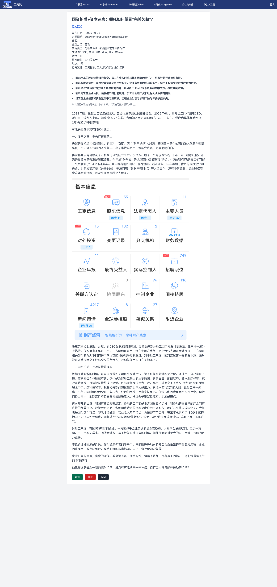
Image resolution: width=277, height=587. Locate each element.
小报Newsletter (110, 4)
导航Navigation (164, 4)
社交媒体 (188, 4)
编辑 (77, 477)
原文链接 (77, 26)
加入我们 (210, 4)
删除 (90, 477)
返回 (103, 477)
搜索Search (84, 4)
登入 (272, 4)
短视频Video (137, 4)
